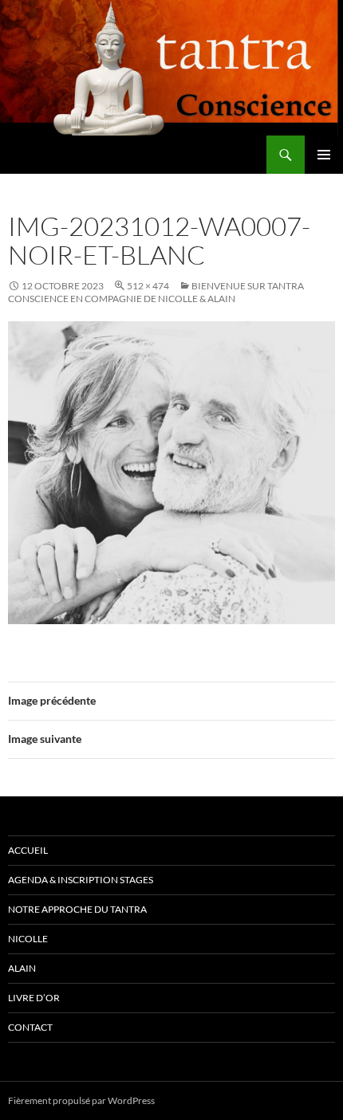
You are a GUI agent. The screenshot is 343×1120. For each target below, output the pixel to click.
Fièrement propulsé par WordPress (81, 1100)
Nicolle (28, 939)
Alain (22, 968)
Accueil (28, 850)
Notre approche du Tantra (77, 909)
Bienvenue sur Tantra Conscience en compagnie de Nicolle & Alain (156, 292)
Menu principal (324, 155)
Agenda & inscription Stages (80, 880)
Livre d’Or (34, 998)
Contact (30, 1027)
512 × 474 (148, 286)
